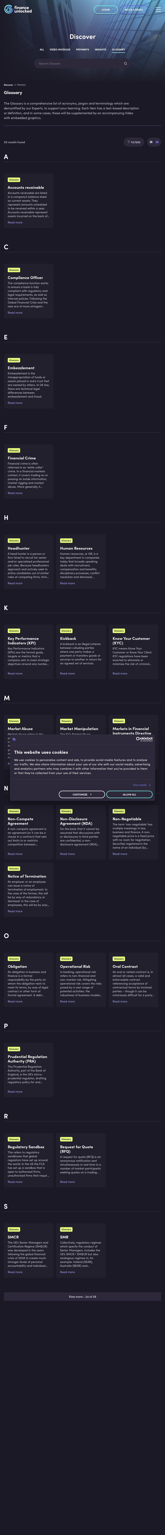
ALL (42, 49)
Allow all (129, 794)
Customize (80, 794)
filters (135, 142)
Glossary (118, 49)
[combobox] (79, 63)
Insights (100, 49)
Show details (140, 785)
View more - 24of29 (82, 1296)
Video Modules (60, 49)
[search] (125, 63)
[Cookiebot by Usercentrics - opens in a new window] (138, 739)
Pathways (82, 49)
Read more (15, 222)
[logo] (18, 9)
